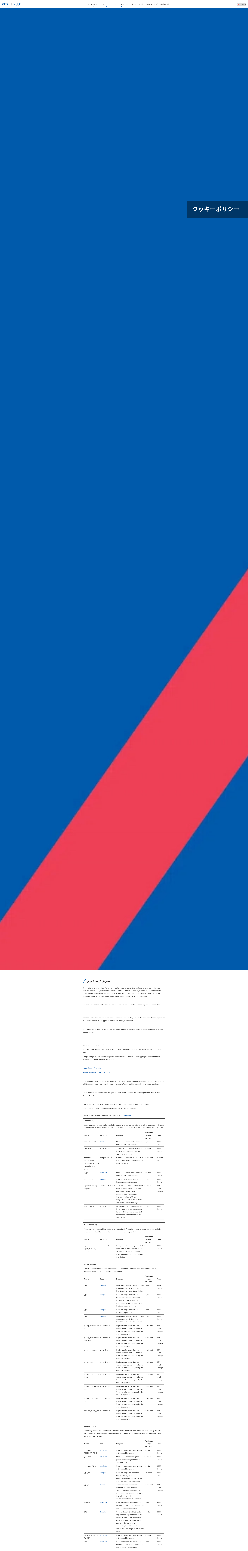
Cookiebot (127, 1116)
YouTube (103, 1450)
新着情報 (163, 4)
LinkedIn (103, 1173)
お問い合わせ (150, 4)
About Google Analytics (92, 1068)
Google (103, 1179)
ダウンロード (136, 4)
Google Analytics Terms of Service (96, 1072)
